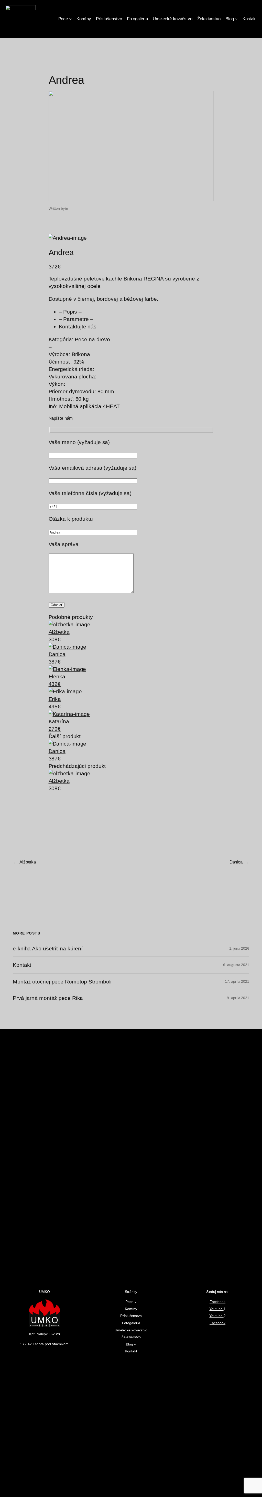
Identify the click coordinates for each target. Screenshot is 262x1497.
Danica (236, 862)
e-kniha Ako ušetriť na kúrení (48, 948)
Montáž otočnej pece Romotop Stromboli (62, 981)
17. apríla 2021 (237, 981)
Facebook (217, 1302)
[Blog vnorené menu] (236, 18)
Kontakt (22, 965)
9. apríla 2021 (238, 998)
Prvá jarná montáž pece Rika (48, 998)
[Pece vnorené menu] (70, 18)
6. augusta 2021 (236, 965)
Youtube (216, 1309)
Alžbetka (27, 862)
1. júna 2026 (239, 948)
